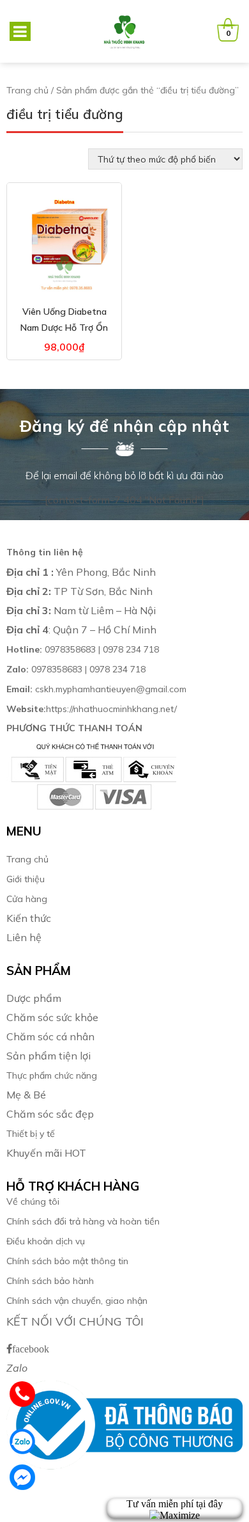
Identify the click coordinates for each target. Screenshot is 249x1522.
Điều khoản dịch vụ (45, 1241)
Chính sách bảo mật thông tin (67, 1261)
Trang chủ (27, 90)
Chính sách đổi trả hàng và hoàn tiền (83, 1221)
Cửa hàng (26, 899)
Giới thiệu (25, 879)
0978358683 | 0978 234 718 (82, 649)
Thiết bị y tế (30, 1133)
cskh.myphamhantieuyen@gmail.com (96, 689)
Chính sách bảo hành (50, 1281)
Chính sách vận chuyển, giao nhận (76, 1300)
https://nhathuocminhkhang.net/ (92, 709)
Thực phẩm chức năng (51, 1075)
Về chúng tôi (32, 1201)
